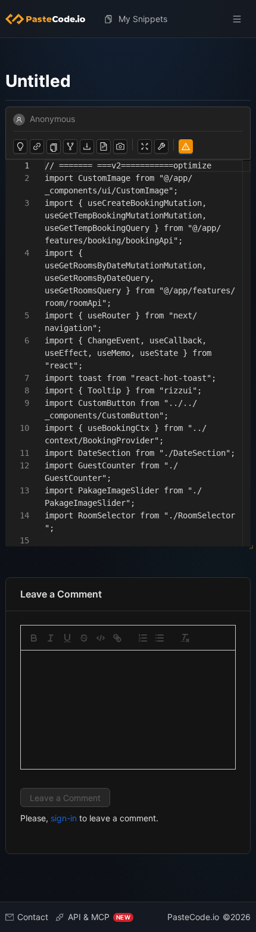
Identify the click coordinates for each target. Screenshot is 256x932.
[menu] (128, 19)
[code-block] (100, 638)
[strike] (84, 638)
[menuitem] (50, 19)
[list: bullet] (159, 638)
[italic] (50, 638)
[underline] (67, 638)
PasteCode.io (193, 917)
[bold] (34, 638)
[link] (117, 638)
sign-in (64, 818)
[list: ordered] (143, 638)
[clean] (185, 638)
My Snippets (142, 19)
